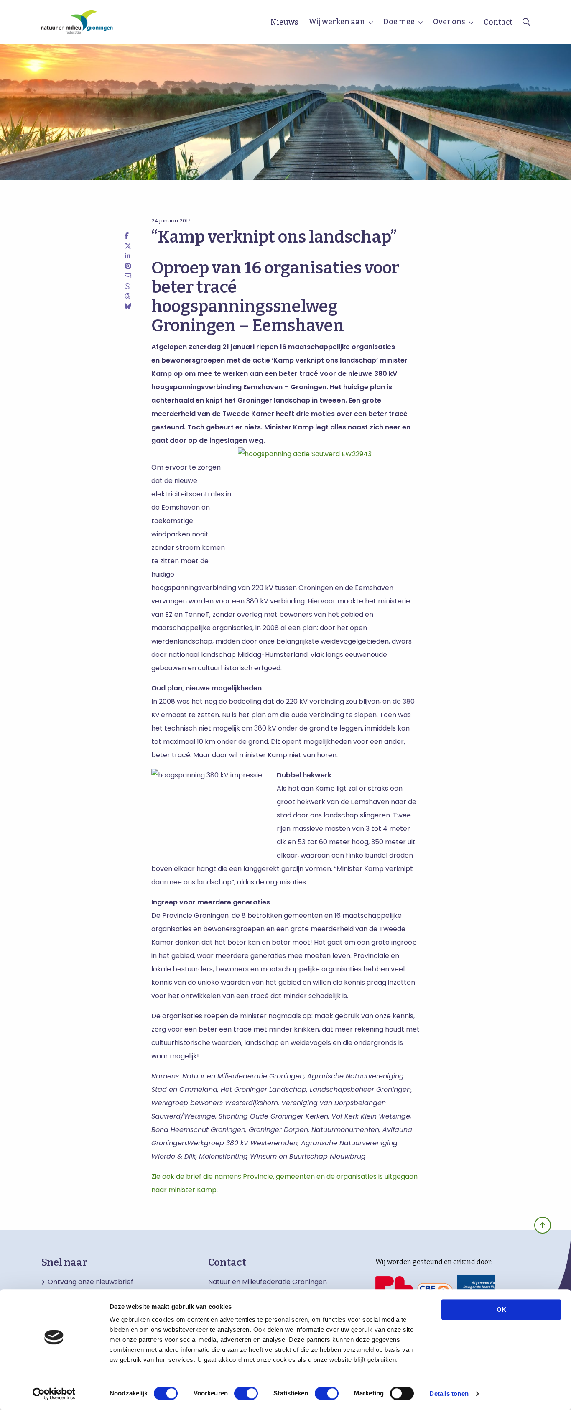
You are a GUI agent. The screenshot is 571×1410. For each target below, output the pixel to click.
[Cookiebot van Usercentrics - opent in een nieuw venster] (54, 1393)
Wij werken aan (336, 21)
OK (501, 1309)
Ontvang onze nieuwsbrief (90, 1282)
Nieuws (284, 22)
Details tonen (448, 1393)
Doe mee (399, 21)
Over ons (449, 21)
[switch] (246, 1393)
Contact (498, 22)
